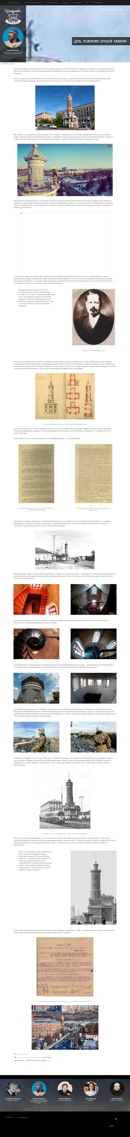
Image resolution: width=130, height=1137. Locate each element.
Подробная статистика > (111, 1126)
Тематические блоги (51, 2)
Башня (24, 1057)
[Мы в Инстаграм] (104, 10)
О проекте (65, 2)
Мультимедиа (77, 2)
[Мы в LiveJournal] (109, 10)
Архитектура (19, 1057)
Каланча (39, 1057)
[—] (13, 24)
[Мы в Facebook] (119, 10)
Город (29, 1057)
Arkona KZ (15, 1117)
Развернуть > (50, 1057)
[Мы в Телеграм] (117, 10)
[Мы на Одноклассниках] (112, 10)
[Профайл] (13, 37)
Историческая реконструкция (32, 2)
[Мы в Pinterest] (114, 10)
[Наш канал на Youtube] (122, 10)
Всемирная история (14, 2)
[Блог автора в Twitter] (106, 10)
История (34, 1057)
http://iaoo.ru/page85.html (22, 1054)
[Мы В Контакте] (101, 10)
